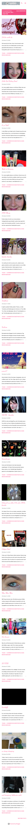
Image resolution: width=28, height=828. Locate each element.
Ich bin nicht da (7, 37)
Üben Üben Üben (7, 593)
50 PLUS (5, 663)
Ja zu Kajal (5, 125)
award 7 (4, 371)
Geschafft (5, 707)
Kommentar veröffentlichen (15, 53)
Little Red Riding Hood (9, 81)
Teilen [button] (3, 53)
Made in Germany (7, 169)
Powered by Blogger (15, 824)
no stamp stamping (8, 751)
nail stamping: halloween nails (12, 795)
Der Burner (5, 637)
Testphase (5, 301)
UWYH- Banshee (8, 415)
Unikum (4, 327)
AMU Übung (6, 213)
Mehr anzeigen (6, 55)
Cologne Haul (6, 549)
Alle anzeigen (20, 11)
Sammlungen (6, 459)
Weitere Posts (22, 818)
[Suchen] (22, 3)
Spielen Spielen (7, 257)
